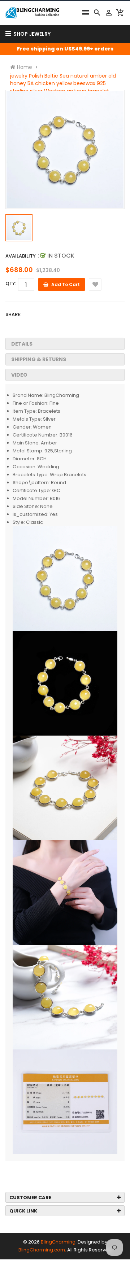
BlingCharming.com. (42, 1249)
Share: (13, 314)
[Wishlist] (95, 284)
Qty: (10, 283)
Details (21, 343)
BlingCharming (58, 1241)
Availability (20, 256)
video (19, 374)
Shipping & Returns (38, 359)
